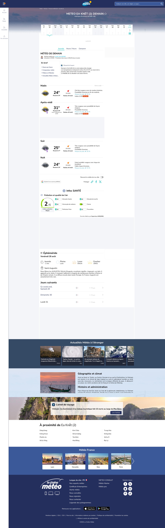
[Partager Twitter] (100, 182)
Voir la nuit (98, 86)
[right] (132, 353)
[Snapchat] (125, 489)
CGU (58, 515)
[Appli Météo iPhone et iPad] (90, 509)
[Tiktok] (130, 493)
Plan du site (69, 515)
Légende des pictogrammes (80, 502)
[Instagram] (130, 489)
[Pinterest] (125, 493)
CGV (63, 515)
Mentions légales (51, 515)
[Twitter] (130, 484)
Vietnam (45, 8)
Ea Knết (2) (61, 8)
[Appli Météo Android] (103, 509)
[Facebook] (125, 484)
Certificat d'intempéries (78, 486)
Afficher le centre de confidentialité (87, 518)
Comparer (82, 48)
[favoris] (105, 13)
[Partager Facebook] (96, 182)
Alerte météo (74, 490)
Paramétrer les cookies (121, 515)
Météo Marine (104, 483)
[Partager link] (92, 182)
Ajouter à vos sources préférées (52, 181)
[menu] (4, 3)
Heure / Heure (71, 48)
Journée (61, 48)
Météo (41, 8)
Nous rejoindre (75, 496)
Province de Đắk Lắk (53, 8)
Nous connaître (75, 493)
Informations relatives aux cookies (85, 515)
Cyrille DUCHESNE (60, 56)
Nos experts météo (76, 483)
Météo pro (103, 486)
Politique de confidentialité (105, 515)
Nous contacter (75, 499)
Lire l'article (116, 413)
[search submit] (162, 4)
